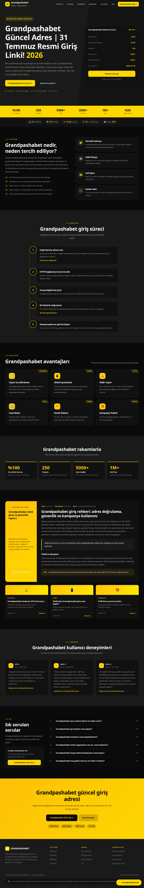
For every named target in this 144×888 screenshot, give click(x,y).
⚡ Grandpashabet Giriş (129, 882)
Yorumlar (104, 4)
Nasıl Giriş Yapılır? (48, 83)
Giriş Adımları (88, 818)
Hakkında (53, 851)
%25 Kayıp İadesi (118, 863)
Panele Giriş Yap (112, 74)
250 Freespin (117, 855)
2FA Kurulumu (86, 855)
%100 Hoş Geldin (118, 851)
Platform (59, 4)
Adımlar (70, 4)
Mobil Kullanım (87, 859)
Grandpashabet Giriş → (128, 4)
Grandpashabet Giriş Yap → (20, 83)
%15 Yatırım (116, 859)
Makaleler (93, 4)
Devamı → (42, 613)
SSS (113, 4)
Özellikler (81, 4)
